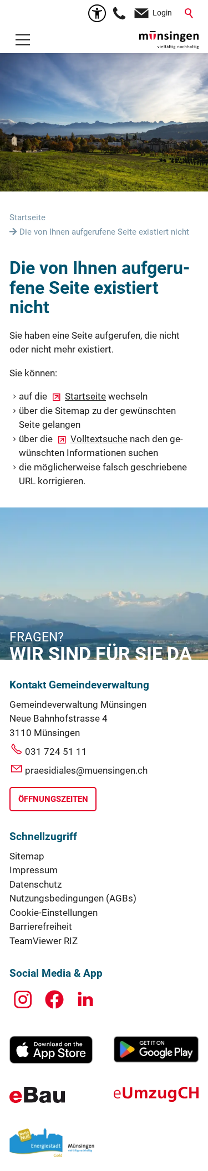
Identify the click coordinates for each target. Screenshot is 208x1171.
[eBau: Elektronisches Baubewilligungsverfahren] (37, 1099)
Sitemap (26, 856)
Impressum (33, 869)
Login (162, 12)
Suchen (190, 13)
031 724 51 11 (56, 751)
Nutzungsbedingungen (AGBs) (72, 898)
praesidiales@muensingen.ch (86, 770)
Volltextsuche (99, 438)
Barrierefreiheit (40, 926)
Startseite (85, 396)
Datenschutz (35, 884)
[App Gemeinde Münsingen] (51, 1060)
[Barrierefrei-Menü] (97, 13)
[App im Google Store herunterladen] (156, 1059)
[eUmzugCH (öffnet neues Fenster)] (156, 1098)
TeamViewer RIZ (43, 940)
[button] (23, 40)
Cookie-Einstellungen (53, 912)
